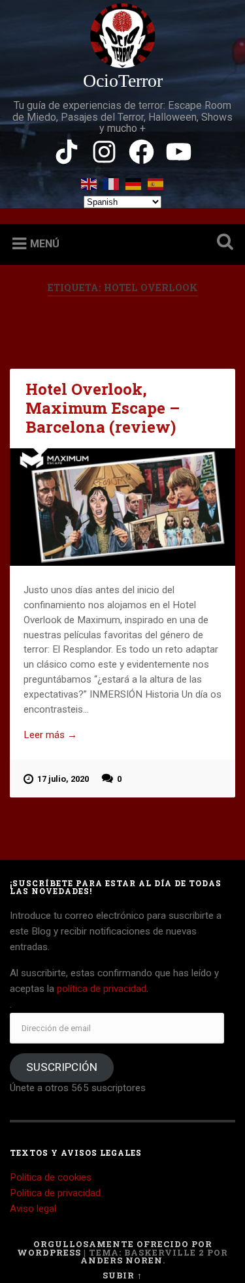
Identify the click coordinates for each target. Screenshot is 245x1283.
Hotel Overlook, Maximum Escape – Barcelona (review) (102, 408)
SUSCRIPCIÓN (61, 1067)
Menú (44, 244)
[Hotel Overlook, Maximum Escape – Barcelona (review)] (122, 507)
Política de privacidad (55, 1193)
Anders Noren (121, 1260)
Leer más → (50, 735)
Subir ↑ (122, 1275)
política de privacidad (101, 989)
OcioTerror (123, 80)
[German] (133, 181)
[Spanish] (156, 181)
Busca (222, 243)
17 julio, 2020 (63, 779)
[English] (89, 181)
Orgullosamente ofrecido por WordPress (114, 1248)
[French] (111, 181)
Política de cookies (50, 1177)
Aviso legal (33, 1208)
